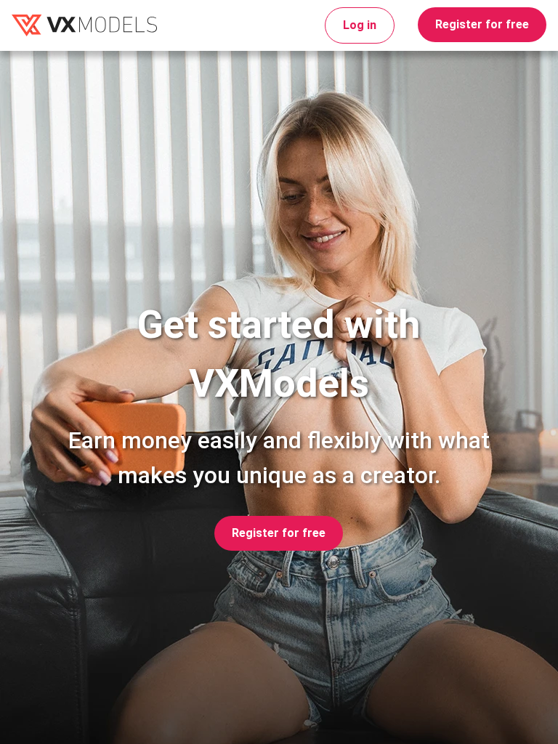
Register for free (482, 24)
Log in (359, 25)
